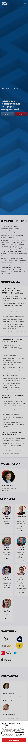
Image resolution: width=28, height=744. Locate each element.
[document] (14, 372)
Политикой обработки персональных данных (13, 732)
